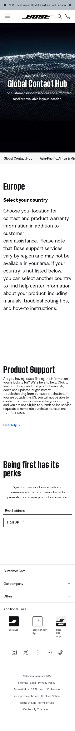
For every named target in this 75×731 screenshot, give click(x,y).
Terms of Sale (28, 702)
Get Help (10, 425)
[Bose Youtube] (49, 652)
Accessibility (21, 689)
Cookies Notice (50, 696)
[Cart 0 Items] (67, 16)
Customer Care (14, 571)
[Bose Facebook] (37, 652)
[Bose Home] (38, 16)
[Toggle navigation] (7, 16)
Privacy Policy (46, 682)
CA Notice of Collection (45, 689)
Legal (33, 682)
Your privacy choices (26, 696)
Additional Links (15, 609)
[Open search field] (60, 16)
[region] (37, 5)
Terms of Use (46, 702)
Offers (8, 596)
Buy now (61, 5)
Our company (13, 583)
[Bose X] (26, 652)
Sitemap (23, 682)
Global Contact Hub (18, 158)
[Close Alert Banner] (70, 5)
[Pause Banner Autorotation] (5, 5)
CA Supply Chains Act (36, 709)
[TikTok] (61, 652)
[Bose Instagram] (14, 652)
